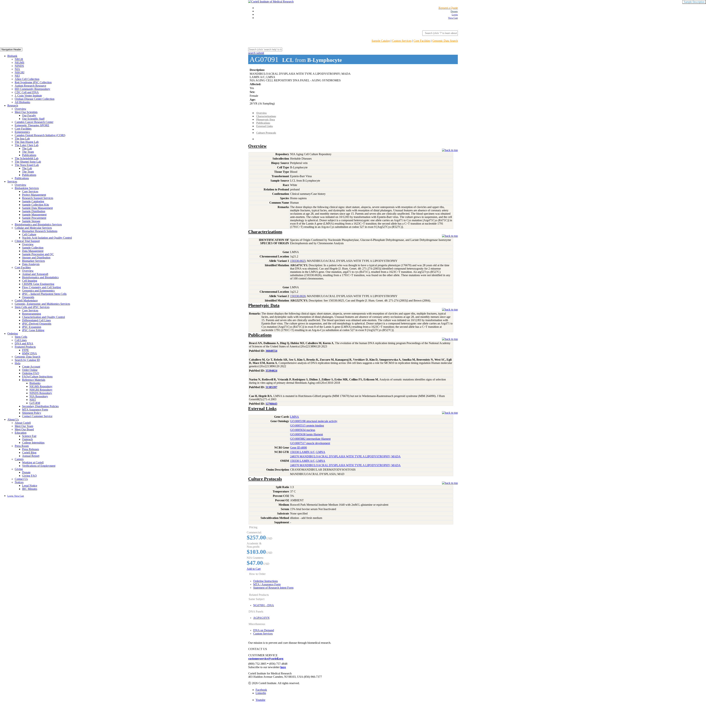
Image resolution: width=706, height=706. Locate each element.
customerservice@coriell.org (265, 658)
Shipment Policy (31, 412)
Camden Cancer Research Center (34, 122)
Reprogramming (31, 313)
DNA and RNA (24, 343)
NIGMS (19, 62)
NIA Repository (38, 396)
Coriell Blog (29, 452)
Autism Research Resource (30, 85)
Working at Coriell (33, 462)
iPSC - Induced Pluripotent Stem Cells (44, 293)
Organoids (28, 297)
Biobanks (34, 383)
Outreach (27, 439)
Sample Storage (31, 221)
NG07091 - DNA (263, 605)
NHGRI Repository (40, 389)
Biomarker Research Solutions (39, 231)
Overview (20, 108)
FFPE (25, 350)
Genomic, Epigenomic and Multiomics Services (42, 303)
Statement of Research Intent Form (273, 587)
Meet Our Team (24, 426)
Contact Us (21, 479)
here (283, 667)
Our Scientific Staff (33, 118)
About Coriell (23, 422)
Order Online (30, 369)
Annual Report (30, 455)
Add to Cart (254, 568)
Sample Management (34, 214)
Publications (29, 155)
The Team (28, 151)
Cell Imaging (29, 280)
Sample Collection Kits (35, 204)
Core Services (30, 191)
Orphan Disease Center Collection (34, 98)
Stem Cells (21, 336)
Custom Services (401, 40)
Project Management (34, 194)
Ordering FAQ (30, 373)
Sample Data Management (37, 208)
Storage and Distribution (36, 257)
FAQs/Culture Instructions (37, 376)
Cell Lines (21, 340)
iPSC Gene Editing (33, 330)
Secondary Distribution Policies (40, 406)
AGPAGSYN (261, 617)
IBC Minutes (29, 488)
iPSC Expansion (31, 326)
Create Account (31, 366)
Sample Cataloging (33, 201)
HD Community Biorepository (32, 89)
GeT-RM (34, 403)
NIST (32, 399)
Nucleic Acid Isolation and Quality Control (47, 237)
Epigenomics (22, 131)
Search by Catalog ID (27, 360)
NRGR (19, 59)
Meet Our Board (24, 429)
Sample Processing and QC (38, 254)
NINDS (19, 65)
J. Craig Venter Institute (28, 95)
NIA (17, 69)
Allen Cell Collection (27, 79)
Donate (26, 472)
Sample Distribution (33, 211)
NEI (17, 75)
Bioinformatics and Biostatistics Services (38, 224)
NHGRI (19, 72)
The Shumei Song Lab (28, 161)
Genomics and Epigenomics (38, 290)
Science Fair (29, 436)
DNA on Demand (263, 630)
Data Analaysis (31, 264)
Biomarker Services (33, 260)
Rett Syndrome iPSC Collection (33, 82)
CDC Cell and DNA (27, 92)
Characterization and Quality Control (43, 317)
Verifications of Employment (38, 465)
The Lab (27, 148)
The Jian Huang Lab (27, 141)
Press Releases (30, 449)
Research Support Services (37, 198)
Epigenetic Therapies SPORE (32, 125)
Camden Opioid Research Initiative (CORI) (40, 135)
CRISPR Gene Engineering (38, 284)
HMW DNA (29, 353)
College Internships (33, 442)
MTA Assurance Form (35, 409)
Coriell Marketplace (26, 300)
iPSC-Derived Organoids (36, 323)
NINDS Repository (40, 393)
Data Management (32, 250)
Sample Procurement (34, 217)
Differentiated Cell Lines (36, 320)
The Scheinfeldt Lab (26, 158)
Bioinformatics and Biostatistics (40, 277)
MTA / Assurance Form (267, 584)
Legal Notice (29, 485)
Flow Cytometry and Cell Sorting (41, 287)
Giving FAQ (29, 475)
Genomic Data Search (445, 40)
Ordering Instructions (265, 581)
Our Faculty (29, 115)
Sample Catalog (381, 40)
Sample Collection (32, 247)
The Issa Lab (22, 138)
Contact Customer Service (37, 416)
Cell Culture (29, 234)
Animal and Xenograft (35, 274)
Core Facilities (421, 40)
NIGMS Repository (40, 386)
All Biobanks (22, 102)
